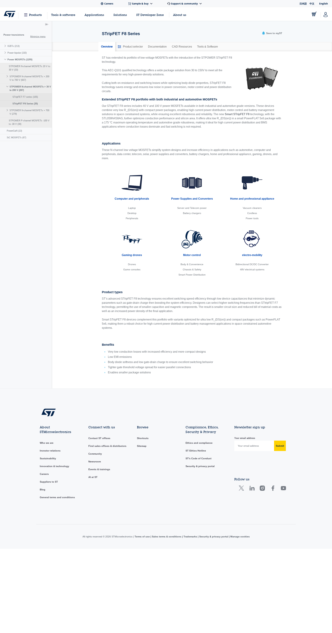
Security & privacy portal (200, 466)
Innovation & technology (54, 466)
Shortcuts (143, 438)
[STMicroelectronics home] (9, 14)
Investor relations (50, 450)
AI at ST (93, 477)
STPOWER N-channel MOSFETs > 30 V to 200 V (30, 88)
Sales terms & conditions (166, 536)
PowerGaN (14, 130)
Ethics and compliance (199, 442)
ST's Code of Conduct (198, 458)
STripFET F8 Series (25, 103)
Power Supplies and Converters (192, 198)
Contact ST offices (99, 438)
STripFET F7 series (25, 97)
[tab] (106, 46)
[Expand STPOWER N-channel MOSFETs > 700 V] (8, 110)
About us (179, 15)
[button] (46, 25)
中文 (312, 3)
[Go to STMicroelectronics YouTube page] (283, 489)
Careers (44, 474)
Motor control (192, 255)
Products (35, 15)
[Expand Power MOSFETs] (5, 59)
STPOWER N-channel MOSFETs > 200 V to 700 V (29, 78)
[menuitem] (26, 46)
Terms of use (142, 536)
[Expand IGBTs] (5, 45)
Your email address (244, 438)
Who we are (46, 442)
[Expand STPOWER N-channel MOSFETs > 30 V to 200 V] (8, 86)
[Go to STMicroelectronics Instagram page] (262, 489)
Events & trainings (99, 469)
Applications (94, 15)
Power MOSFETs (19, 59)
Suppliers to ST (49, 481)
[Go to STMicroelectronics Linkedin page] (252, 489)
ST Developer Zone (150, 14)
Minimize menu (37, 36)
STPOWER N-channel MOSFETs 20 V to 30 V (29, 68)
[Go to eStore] (314, 14)
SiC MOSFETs (16, 137)
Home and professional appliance (252, 198)
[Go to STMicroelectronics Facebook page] (273, 489)
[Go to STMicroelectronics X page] (242, 489)
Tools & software (63, 15)
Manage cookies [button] (240, 536)
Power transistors (13, 34)
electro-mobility (252, 255)
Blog (42, 489)
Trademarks (190, 536)
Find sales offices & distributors (107, 446)
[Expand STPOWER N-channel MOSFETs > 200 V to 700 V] (8, 76)
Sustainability (48, 458)
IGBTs (13, 46)
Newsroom (94, 461)
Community (95, 453)
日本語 (303, 3)
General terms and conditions (57, 497)
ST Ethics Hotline (196, 450)
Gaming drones (132, 255)
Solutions (120, 15)
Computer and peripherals (132, 198)
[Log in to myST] (325, 14)
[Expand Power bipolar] (5, 52)
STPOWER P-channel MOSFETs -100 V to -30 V (29, 122)
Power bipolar (17, 53)
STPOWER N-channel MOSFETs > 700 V (29, 112)
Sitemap (141, 446)
